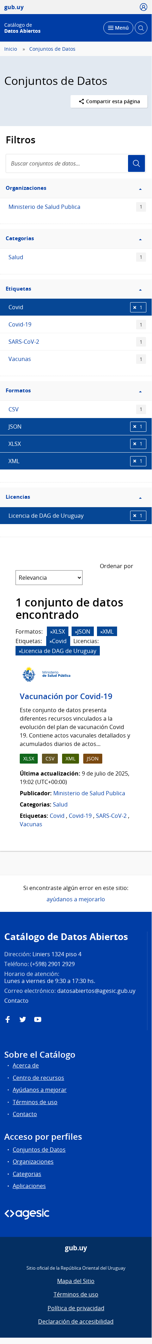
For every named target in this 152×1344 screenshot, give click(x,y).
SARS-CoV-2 (75, 342)
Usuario (136, 163)
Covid (75, 307)
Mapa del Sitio (76, 1281)
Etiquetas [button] (18, 288)
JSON (75, 426)
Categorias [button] (20, 238)
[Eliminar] (51, 632)
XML (75, 461)
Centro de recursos (38, 1078)
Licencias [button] (18, 496)
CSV (75, 409)
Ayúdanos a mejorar (40, 1090)
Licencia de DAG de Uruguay (75, 515)
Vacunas (75, 359)
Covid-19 (75, 324)
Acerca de (26, 1065)
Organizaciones (33, 1161)
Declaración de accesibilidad (76, 1321)
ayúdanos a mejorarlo (76, 899)
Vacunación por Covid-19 (66, 696)
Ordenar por (116, 566)
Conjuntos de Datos (52, 49)
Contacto (25, 1114)
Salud (75, 257)
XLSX (75, 444)
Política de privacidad (76, 1308)
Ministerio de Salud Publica (75, 207)
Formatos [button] (18, 390)
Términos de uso (35, 1102)
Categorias (27, 1174)
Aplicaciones (29, 1186)
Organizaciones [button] (26, 188)
